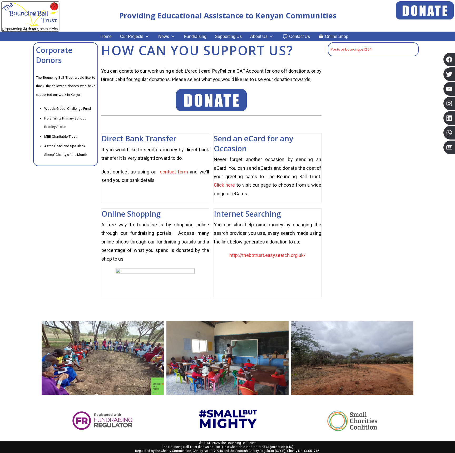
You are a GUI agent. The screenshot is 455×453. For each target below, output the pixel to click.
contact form (174, 172)
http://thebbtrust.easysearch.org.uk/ (267, 255)
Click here (224, 185)
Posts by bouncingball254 (351, 49)
